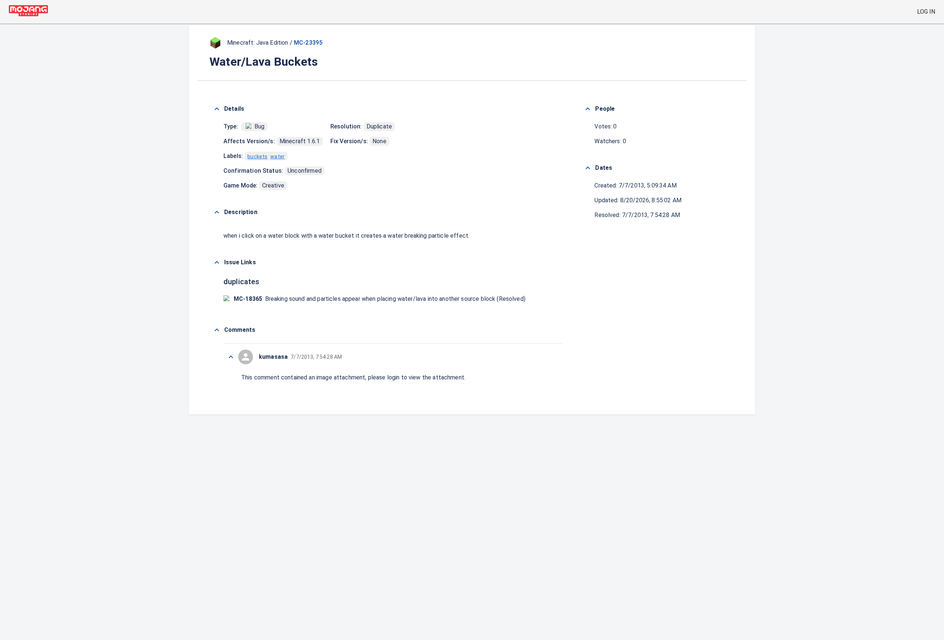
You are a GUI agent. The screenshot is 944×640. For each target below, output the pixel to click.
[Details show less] (216, 108)
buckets (257, 156)
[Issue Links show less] (216, 262)
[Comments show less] (216, 330)
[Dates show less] (587, 168)
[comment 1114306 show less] (230, 357)
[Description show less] (216, 212)
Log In (926, 11)
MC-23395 (308, 42)
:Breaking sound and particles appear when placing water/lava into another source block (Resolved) (379, 298)
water (277, 156)
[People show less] (587, 108)
